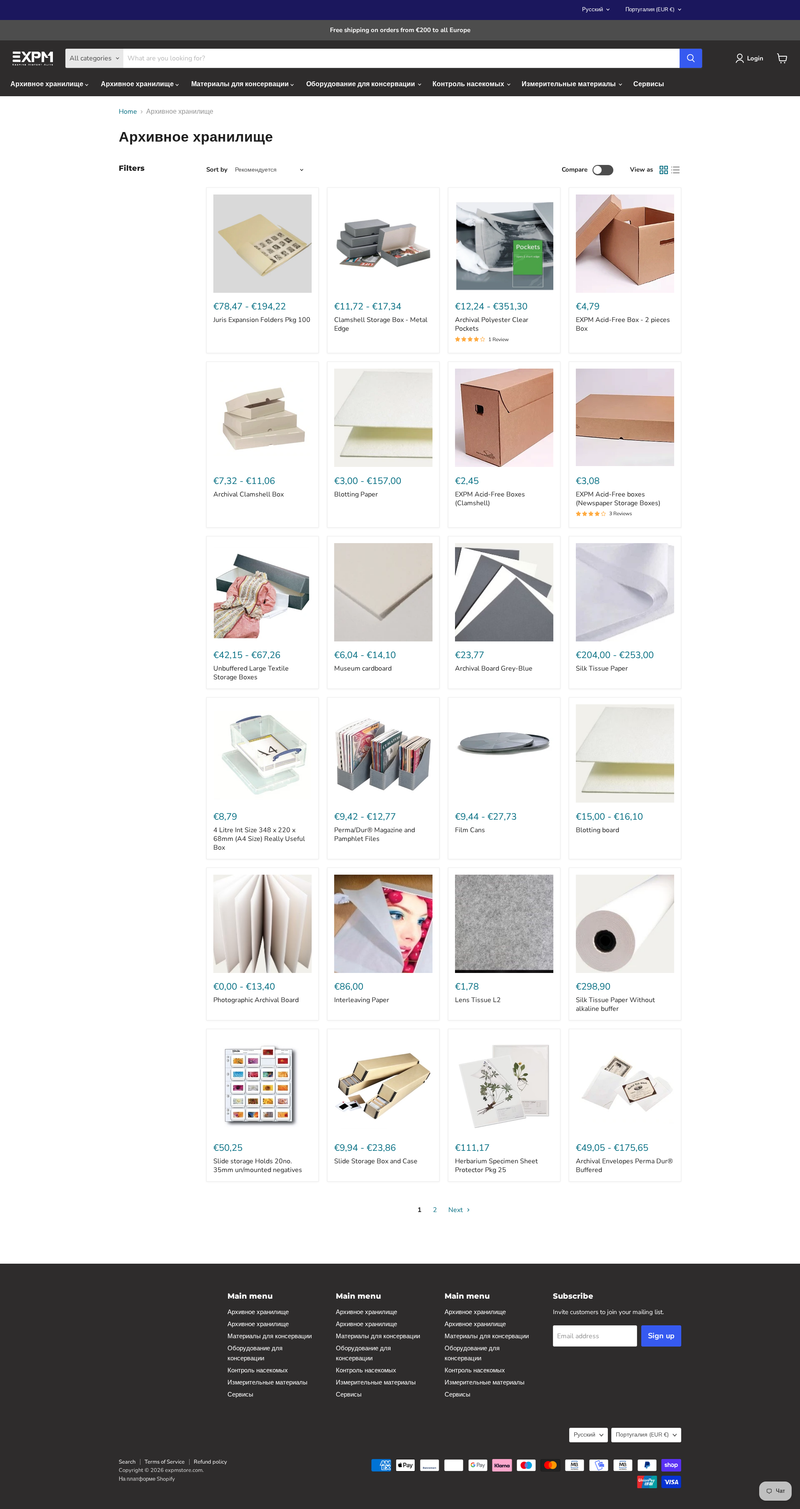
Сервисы (648, 84)
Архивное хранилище (47, 84)
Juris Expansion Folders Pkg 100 (261, 319)
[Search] (691, 58)
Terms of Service (165, 1462)
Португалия (650, 9)
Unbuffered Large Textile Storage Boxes (251, 673)
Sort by (217, 169)
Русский (592, 9)
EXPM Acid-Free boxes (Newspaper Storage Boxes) (618, 499)
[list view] (675, 170)
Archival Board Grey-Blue (493, 668)
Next (456, 1210)
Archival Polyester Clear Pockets (491, 324)
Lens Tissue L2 (478, 1000)
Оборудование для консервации (361, 84)
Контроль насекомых (469, 84)
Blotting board (597, 830)
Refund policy (210, 1462)
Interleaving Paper (361, 1000)
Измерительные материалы (570, 84)
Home (128, 111)
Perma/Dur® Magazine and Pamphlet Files (374, 834)
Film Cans (470, 830)
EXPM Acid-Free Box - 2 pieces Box (623, 324)
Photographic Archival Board (256, 1000)
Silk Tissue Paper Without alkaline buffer (615, 1004)
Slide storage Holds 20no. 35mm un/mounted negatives (257, 1166)
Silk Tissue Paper (602, 668)
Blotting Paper (356, 494)
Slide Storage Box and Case (376, 1161)
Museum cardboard (363, 668)
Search (127, 1462)
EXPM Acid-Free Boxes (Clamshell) (490, 499)
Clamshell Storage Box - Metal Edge (381, 324)
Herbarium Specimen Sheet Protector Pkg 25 (496, 1166)
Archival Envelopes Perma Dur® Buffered (624, 1166)
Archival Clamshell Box (248, 494)
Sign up (661, 1336)
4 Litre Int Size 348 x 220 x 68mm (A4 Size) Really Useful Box (259, 839)
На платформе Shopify (147, 1479)
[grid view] (664, 170)
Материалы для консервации (240, 84)
